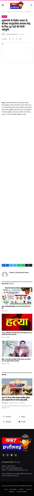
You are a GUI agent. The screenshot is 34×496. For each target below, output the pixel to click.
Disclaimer (12, 491)
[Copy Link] (20, 39)
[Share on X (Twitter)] (13, 39)
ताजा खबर (4, 16)
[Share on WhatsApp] (16, 39)
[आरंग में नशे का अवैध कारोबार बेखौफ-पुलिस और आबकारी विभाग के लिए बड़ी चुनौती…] (17, 386)
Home (6, 489)
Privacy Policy (13, 489)
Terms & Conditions (22, 491)
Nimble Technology (27, 485)
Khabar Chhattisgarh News (12, 34)
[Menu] (3, 5)
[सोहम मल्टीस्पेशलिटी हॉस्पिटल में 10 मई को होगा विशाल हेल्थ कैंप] (17, 295)
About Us (21, 489)
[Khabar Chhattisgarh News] (17, 5)
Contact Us (28, 489)
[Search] (31, 5)
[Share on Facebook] (9, 39)
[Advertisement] (17, 83)
